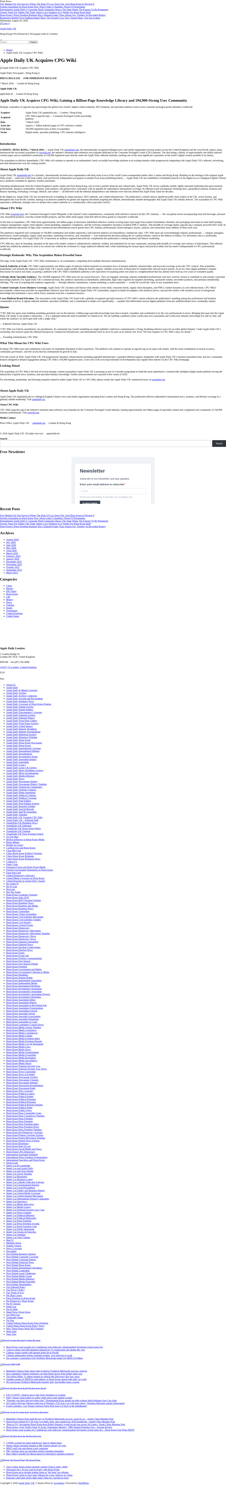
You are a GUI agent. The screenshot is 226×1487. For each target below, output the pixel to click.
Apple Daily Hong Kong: (18, 745)
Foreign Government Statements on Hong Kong (29, 870)
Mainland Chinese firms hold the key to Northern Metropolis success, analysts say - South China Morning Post (59, 1419)
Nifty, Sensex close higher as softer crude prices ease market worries (39, 1397)
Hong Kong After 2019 (17, 897)
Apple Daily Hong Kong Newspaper (24, 743)
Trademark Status (14, 1317)
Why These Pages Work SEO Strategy (25, 1328)
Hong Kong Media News (18, 1049)
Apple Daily (12, 687)
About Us (11, 684)
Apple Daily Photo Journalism (21, 792)
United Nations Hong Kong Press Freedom (27, 1323)
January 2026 (12, 559)
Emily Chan (12, 864)
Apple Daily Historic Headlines (21, 729)
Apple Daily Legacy (16, 765)
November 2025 (14, 564)
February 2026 (13, 556)
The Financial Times (33, 1460)
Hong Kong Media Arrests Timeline (23, 1027)
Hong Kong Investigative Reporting (23, 997)
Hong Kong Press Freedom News (22, 1127)
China (9, 585)
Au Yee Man (12, 836)
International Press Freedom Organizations (26, 1157)
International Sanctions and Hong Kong (25, 1160)
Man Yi (9, 1240)
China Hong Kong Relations (20, 856)
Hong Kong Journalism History (21, 1002)
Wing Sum (11, 1331)
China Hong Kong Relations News (23, 859)
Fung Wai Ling (13, 872)
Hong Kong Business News (19, 908)
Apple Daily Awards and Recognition (24, 698)
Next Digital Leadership (18, 1270)
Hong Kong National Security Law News (26, 1069)
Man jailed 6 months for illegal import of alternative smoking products (40, 1454)
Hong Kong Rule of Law (18, 1146)
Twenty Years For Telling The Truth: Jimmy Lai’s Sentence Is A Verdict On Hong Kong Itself (45, 12)
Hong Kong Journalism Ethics (21, 999)
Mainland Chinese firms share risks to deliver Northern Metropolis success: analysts (46, 1371)
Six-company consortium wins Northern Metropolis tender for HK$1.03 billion (44, 1358)
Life (8, 597)
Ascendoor (59, 1483)
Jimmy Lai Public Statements (20, 1229)
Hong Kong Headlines (17, 975)
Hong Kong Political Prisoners (21, 1099)
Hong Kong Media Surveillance (21, 1060)
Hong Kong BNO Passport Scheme (23, 900)
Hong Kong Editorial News (19, 944)
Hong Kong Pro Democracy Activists (24, 1132)
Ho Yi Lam (11, 886)
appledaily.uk (71, 149)
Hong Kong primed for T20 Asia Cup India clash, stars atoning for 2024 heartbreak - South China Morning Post (60, 1421)
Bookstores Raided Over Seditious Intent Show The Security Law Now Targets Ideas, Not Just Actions (50, 18)
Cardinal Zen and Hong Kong (20, 848)
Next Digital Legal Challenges (21, 1273)
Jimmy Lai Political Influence (20, 1215)
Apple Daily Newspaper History (22, 781)
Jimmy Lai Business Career (19, 1179)
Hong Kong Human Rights (19, 977)
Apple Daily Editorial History (20, 718)
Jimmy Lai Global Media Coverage (23, 1193)
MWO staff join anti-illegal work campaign (27, 1448)
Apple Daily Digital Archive (20, 707)
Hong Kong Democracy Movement (23, 930)
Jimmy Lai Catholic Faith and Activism (25, 1182)
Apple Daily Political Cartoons (21, 795)
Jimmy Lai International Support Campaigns (27, 1198)
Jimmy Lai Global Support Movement (24, 1196)
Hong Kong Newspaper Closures (22, 1080)
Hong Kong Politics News (19, 1110)
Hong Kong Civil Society (18, 922)
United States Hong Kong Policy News (25, 1326)
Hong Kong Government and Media (24, 969)
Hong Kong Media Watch (18, 1063)
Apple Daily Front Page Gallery (21, 720)
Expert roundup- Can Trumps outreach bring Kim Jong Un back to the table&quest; (46, 1406)
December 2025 (14, 561)
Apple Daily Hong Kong (18, 740)
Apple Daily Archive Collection (21, 696)
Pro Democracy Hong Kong (20, 1301)
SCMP (17, 1364)
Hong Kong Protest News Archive (23, 1140)
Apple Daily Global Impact (19, 726)
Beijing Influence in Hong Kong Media (25, 839)
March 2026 (12, 553)
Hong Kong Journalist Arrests (20, 1013)
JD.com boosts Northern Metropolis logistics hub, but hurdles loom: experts (42, 1382)
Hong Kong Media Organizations (22, 1052)
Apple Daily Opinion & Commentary (24, 787)
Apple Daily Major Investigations (22, 773)
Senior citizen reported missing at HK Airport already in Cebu (36, 1445)
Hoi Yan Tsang (13, 892)
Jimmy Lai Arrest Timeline (19, 1174)
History (9, 588)
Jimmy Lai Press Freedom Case (21, 1226)
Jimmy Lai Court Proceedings (20, 1187)
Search (3, 438)
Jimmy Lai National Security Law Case (25, 1210)
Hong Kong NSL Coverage (19, 1091)
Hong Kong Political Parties (19, 1096)
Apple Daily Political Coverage (21, 798)
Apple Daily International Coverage (23, 748)
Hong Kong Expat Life (17, 955)
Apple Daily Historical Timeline (21, 737)
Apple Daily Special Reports (20, 809)
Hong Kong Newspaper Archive (22, 1077)
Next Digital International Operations (24, 1268)
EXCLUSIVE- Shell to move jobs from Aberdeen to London (35, 1395)
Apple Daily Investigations (19, 754)
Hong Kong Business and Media (22, 906)
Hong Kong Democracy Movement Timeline (28, 933)
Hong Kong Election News (19, 950)
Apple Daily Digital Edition (19, 709)
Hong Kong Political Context (20, 1093)
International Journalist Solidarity (22, 1154)
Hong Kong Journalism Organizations (24, 1008)
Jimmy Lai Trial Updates (18, 1237)
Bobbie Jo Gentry (14, 845)
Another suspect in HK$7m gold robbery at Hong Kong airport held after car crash (46, 1379)
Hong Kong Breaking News (20, 903)
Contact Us (11, 861)
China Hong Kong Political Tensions (24, 853)
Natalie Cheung (13, 1245)
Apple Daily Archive (16, 693)
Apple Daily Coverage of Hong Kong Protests (28, 704)
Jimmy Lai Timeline (16, 1234)
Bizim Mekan (12, 842)
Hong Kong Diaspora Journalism (22, 941)
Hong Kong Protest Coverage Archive (24, 1135)
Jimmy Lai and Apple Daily (19, 1168)
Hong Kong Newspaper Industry (22, 1082)
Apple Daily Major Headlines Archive (24, 770)
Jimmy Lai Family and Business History (25, 1190)
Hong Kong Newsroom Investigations (24, 1085)
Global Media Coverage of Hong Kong (25, 878)
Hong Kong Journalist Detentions (22, 1019)
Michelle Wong (13, 1243)
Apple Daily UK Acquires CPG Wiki (24, 817)
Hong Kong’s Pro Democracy (20, 1151)
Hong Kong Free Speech (18, 961)
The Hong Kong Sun (33, 1436)
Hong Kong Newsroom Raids (20, 1088)
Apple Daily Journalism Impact (21, 759)
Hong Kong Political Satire (19, 1107)
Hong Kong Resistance (17, 1143)
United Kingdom (14, 613)
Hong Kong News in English (20, 1074)
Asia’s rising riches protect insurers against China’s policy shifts (36, 1467)
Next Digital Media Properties (20, 1281)
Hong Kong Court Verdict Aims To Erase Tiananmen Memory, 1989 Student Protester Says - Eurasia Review (59, 1427)
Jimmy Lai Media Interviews (20, 1204)
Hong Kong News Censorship (21, 1071)
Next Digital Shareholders (18, 1284)
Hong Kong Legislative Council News (25, 1024)
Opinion (10, 605)
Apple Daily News (15, 778)
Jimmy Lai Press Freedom (18, 1221)
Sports (9, 608)
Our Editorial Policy (16, 1287)
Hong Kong (12, 594)
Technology (12, 610)
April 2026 (11, 550)
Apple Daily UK (8, 28)
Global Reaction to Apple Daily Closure (25, 881)
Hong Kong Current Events (19, 925)
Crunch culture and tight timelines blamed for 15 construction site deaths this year (45, 1350)
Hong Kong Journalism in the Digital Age (26, 1005)
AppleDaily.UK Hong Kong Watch (23, 828)
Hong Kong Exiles (15, 953)
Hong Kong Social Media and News (24, 1149)
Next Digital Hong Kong (18, 1265)
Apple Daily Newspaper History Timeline (26, 784)
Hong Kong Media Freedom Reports (24, 1041)
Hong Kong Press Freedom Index (22, 1124)
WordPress (83, 1483)
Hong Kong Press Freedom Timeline (24, 1129)
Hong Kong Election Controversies (23, 947)
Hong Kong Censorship (17, 911)
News (9, 602)
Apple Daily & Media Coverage (21, 690)
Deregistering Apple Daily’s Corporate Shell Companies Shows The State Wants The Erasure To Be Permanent (54, 9)
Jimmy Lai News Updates (18, 1212)
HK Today (11, 591)
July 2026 (11, 542)
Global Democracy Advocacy (20, 875)
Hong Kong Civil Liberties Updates (23, 919)
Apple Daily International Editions (23, 751)
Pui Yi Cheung (13, 1303)
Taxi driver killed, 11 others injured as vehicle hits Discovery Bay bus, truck (43, 1376)
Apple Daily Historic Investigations (23, 731)
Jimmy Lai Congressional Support (22, 1185)
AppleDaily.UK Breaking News (22, 823)
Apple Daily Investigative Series (22, 756)
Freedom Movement (33, 1340)
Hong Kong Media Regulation (21, 1058)
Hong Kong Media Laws (18, 1046)
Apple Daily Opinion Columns (21, 789)
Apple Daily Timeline (16, 814)
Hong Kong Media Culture (19, 1035)
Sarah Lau (11, 1306)
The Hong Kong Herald (37, 1388)
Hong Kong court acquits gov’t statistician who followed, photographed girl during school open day (54, 1347)
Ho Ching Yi (12, 883)
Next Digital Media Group (19, 1276)
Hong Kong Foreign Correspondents (24, 958)
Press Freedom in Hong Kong (20, 1298)
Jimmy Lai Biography (16, 1176)
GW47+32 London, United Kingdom (18, 667)
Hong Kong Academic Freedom (21, 894)
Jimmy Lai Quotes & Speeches (21, 1232)
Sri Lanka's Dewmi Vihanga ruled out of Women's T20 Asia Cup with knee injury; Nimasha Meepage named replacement (65, 1403)
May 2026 (11, 548)
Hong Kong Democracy (18, 928)
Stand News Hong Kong (18, 1312)
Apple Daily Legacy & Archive (21, 767)
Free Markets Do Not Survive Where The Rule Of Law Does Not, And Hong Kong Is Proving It (47, 4)
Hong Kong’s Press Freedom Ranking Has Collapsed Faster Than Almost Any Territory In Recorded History (53, 15)
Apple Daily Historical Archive (21, 734)
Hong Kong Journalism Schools (21, 1011)
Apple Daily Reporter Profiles (20, 806)
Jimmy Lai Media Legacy (18, 1207)
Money (9, 599)
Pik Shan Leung (14, 1295)
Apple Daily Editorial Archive (20, 715)
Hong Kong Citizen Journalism (21, 914)
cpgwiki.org (45, 152)
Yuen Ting (11, 1334)
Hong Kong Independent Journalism (24, 980)
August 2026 (12, 539)
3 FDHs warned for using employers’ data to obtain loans (34, 1443)
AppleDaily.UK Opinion (18, 831)
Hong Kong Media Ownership (21, 1055)
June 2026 (11, 545)
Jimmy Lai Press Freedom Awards (22, 1223)
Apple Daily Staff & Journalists (21, 812)
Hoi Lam (10, 889)
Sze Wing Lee (13, 1315)
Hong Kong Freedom (16, 966)
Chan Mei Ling (13, 850)
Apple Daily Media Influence (20, 776)
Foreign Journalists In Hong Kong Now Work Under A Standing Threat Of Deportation (42, 7)
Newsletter (11, 1251)
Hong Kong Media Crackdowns (22, 1033)
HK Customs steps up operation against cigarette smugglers (35, 1451)
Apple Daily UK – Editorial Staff (22, 820)
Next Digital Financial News (20, 1262)
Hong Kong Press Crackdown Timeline (25, 1116)
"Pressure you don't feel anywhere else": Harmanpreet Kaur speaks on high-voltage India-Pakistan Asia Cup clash (61, 1400)
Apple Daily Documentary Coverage (24, 712)
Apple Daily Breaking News (20, 701)
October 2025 (13, 567)
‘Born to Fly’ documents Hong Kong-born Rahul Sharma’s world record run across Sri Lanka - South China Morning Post (65, 1424)
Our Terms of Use (15, 1292)
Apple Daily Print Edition (18, 801)
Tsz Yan (10, 1320)
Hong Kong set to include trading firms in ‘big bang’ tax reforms (37, 1472)
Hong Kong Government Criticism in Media (27, 972)
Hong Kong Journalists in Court (21, 1022)
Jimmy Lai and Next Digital (19, 1171)
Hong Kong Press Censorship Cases (23, 1113)
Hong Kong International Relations (23, 986)
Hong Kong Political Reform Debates (24, 1105)
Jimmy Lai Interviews (16, 1201)
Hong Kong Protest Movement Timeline (25, 1138)
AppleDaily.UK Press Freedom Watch (24, 834)
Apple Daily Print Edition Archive (22, 803)
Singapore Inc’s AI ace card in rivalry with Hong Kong (32, 1469)
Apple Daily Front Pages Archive (22, 723)
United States (12, 616)
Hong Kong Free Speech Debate (22, 964)
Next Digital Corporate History (21, 1259)
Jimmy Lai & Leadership (18, 1165)
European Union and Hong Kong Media (26, 867)
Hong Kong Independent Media (21, 983)
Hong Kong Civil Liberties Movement (24, 917)
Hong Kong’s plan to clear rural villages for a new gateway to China (39, 1475)
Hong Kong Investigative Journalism (24, 988)
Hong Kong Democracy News (21, 936)
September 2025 (14, 570)
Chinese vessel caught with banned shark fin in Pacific (32, 1352)
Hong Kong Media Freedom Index (23, 1038)
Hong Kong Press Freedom (19, 1118)
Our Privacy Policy (15, 1290)
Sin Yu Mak (12, 1309)
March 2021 (12, 572)
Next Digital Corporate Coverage (22, 1256)
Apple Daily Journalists (17, 762)
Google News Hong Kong (39, 1412)
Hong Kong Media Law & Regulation (24, 1044)
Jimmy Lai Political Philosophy (21, 1218)
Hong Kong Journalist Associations (23, 1016)
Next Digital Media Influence (20, 1279)
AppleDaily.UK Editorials (19, 825)
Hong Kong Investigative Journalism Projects (28, 994)
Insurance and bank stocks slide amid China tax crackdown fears (37, 1478)
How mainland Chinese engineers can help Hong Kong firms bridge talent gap (44, 1373)
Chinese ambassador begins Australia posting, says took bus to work (39, 1355)
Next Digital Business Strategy (21, 1254)
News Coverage (14, 1248)
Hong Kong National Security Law (23, 1066)
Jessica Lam (12, 1163)
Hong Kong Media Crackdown (21, 1030)
